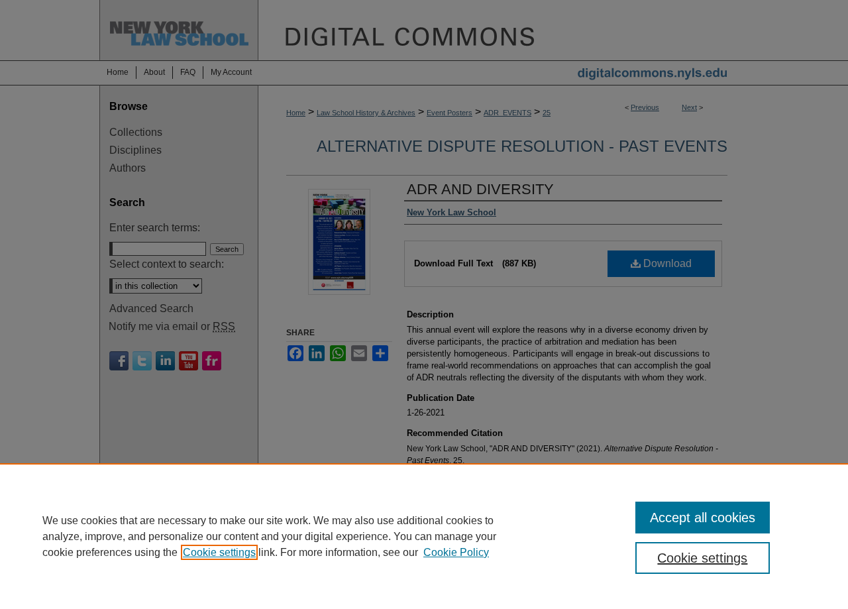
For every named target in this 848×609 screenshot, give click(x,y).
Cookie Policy (456, 552)
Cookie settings (219, 552)
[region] (424, 536)
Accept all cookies (702, 517)
